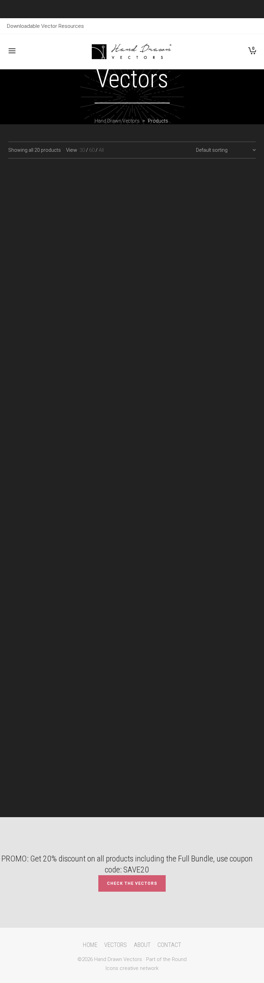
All (101, 150)
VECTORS (115, 944)
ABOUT (142, 944)
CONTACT (169, 944)
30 (82, 150)
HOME (90, 944)
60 (92, 150)
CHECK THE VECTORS (132, 883)
